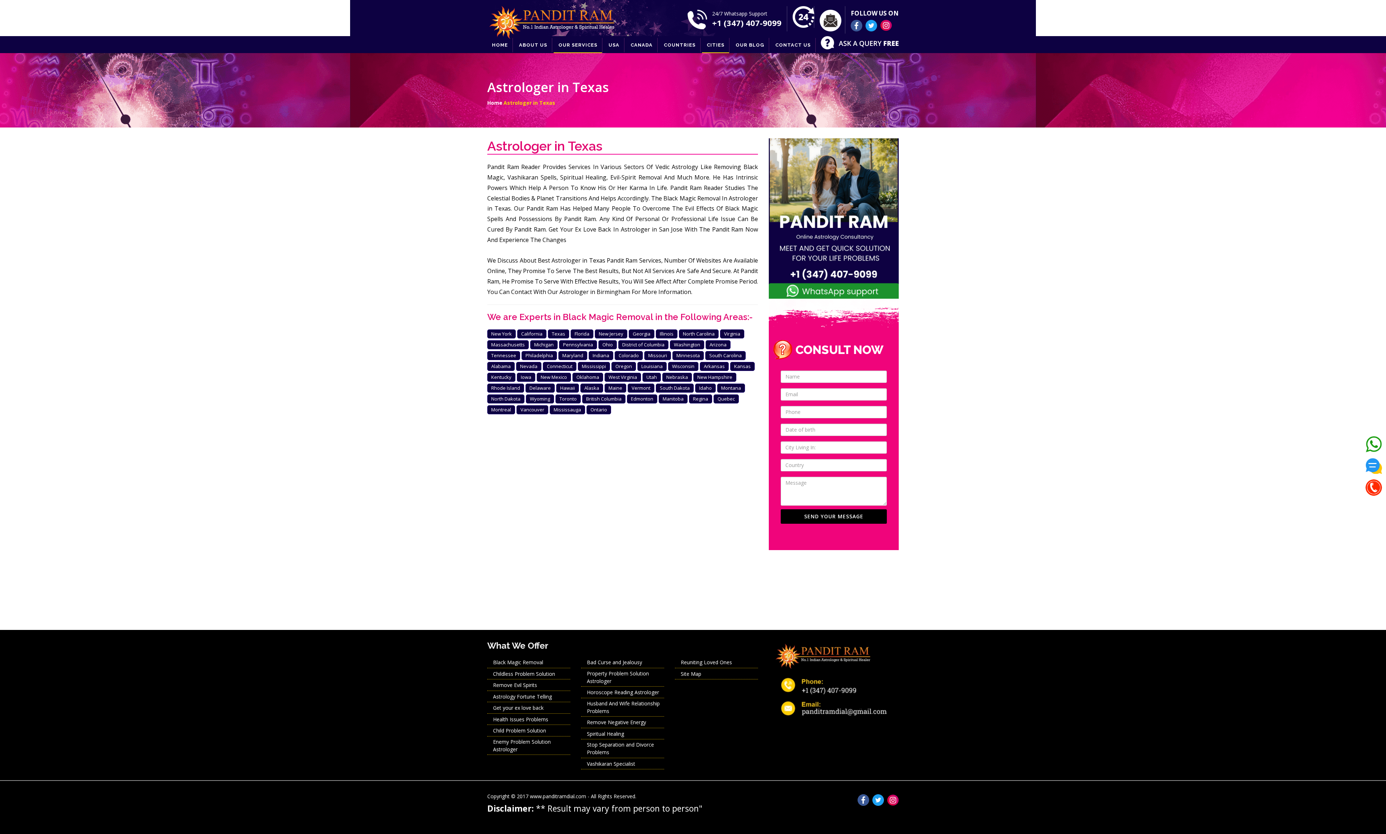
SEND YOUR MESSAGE (833, 516)
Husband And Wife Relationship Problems (623, 707)
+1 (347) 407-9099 (746, 22)
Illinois (667, 333)
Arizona (718, 344)
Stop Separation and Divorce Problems (620, 748)
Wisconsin (683, 366)
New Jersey (611, 333)
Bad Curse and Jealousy (614, 662)
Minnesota (688, 355)
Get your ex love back (518, 707)
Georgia (641, 333)
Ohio (607, 344)
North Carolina (699, 333)
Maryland (572, 355)
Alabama (501, 366)
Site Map (691, 673)
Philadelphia (539, 355)
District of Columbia (643, 344)
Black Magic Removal (518, 662)
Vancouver (532, 409)
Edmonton (642, 399)
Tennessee (503, 355)
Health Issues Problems (520, 719)
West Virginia (623, 377)
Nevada (528, 366)
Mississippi (594, 366)
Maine (615, 388)
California (531, 333)
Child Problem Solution (519, 730)
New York (501, 333)
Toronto (568, 399)
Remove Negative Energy (616, 722)
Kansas (742, 366)
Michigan (544, 344)
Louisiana (652, 366)
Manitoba (673, 399)
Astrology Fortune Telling (522, 696)
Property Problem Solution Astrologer (618, 677)
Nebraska (677, 377)
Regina (700, 399)
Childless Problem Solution (524, 673)
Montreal (501, 409)
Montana (731, 388)
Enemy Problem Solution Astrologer (522, 745)
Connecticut (559, 366)
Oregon (623, 366)
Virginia (732, 333)
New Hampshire (714, 377)
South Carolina (725, 355)
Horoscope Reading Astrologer (623, 692)
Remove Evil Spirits (515, 685)
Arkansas (714, 366)
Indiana (601, 355)
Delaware (540, 388)
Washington (687, 344)
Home (494, 102)
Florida (582, 333)
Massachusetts (508, 344)
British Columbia (604, 399)
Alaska (591, 388)
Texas (558, 333)
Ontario (598, 409)
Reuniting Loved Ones (706, 662)
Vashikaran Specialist (611, 763)
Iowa (526, 377)
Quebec (726, 399)
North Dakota (505, 399)
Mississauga (567, 409)
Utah (651, 377)
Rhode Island (505, 388)
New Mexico (554, 377)
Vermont (641, 388)
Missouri (657, 355)
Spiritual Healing (605, 733)
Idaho (705, 388)
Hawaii (567, 388)
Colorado (629, 355)
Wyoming (540, 399)
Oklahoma (587, 377)
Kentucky (501, 377)
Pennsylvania (578, 344)
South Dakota (675, 388)
